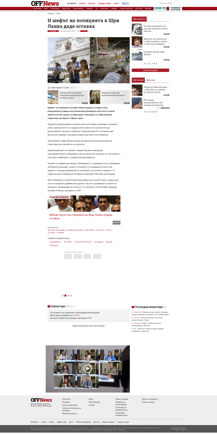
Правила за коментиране (121, 403)
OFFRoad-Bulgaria (83, 422)
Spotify (109, 242)
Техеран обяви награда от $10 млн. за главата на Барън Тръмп (155, 89)
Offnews (71, 3)
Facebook (78, 242)
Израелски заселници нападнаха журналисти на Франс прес (72, 95)
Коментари (58, 306)
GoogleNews (55, 242)
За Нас (92, 405)
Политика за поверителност (121, 408)
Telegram (53, 245)
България (37, 8)
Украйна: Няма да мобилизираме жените (113, 93)
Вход (91, 399)
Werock (96, 422)
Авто (116, 3)
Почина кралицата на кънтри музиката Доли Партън (156, 28)
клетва (108, 230)
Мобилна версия (69, 413)
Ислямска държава (75, 230)
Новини (51, 13)
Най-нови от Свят (60, 87)
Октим (136, 318)
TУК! (77, 315)
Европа (148, 8)
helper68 (137, 312)
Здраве (114, 8)
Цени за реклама (69, 405)
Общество (66, 8)
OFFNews (53, 31)
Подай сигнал (123, 422)
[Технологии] (125, 4)
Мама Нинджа (108, 422)
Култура (138, 8)
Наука (91, 3)
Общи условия (121, 399)
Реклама (66, 402)
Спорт (82, 3)
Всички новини (150, 70)
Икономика (78, 8)
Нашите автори (126, 8)
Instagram (98, 242)
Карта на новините (150, 399)
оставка (51, 233)
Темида (89, 8)
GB (135, 329)
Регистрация (94, 402)
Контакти (66, 399)
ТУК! (90, 318)
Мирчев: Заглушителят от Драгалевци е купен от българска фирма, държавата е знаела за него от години (155, 44)
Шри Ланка (89, 230)
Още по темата (59, 197)
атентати (100, 230)
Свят (46, 8)
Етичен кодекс (148, 402)
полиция (60, 233)
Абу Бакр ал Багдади (56, 230)
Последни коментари (149, 307)
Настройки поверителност (121, 414)
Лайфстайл (104, 3)
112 (96, 8)
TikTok (87, 242)
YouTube (67, 242)
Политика (55, 8)
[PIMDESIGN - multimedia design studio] (177, 429)
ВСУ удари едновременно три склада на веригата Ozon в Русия (153, 104)
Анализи (104, 8)
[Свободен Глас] (160, 9)
